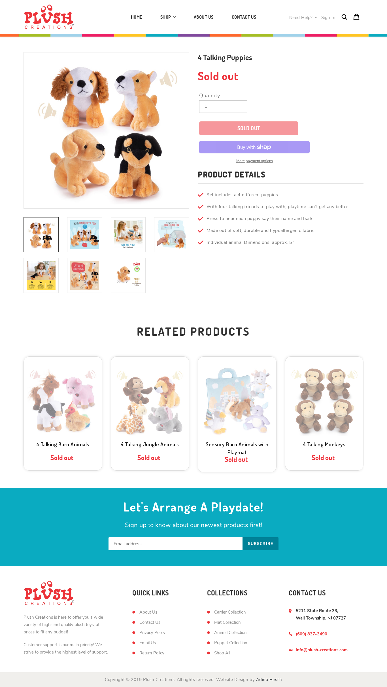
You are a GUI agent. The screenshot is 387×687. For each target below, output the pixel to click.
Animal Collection (230, 632)
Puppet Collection (230, 643)
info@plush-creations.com (322, 650)
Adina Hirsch (269, 679)
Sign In (328, 17)
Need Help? (301, 17)
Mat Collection (227, 622)
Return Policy (151, 653)
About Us (148, 612)
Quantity (209, 95)
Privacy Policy (152, 632)
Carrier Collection (230, 612)
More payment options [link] (254, 161)
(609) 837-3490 (311, 634)
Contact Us (149, 622)
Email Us (147, 643)
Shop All (222, 653)
